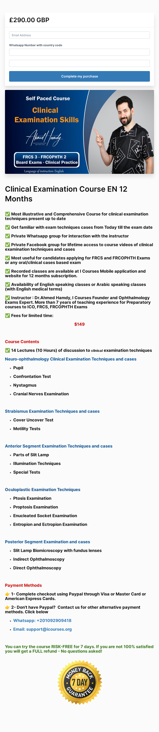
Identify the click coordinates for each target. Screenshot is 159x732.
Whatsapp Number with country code (35, 45)
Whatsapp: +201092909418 (42, 620)
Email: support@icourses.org (42, 629)
